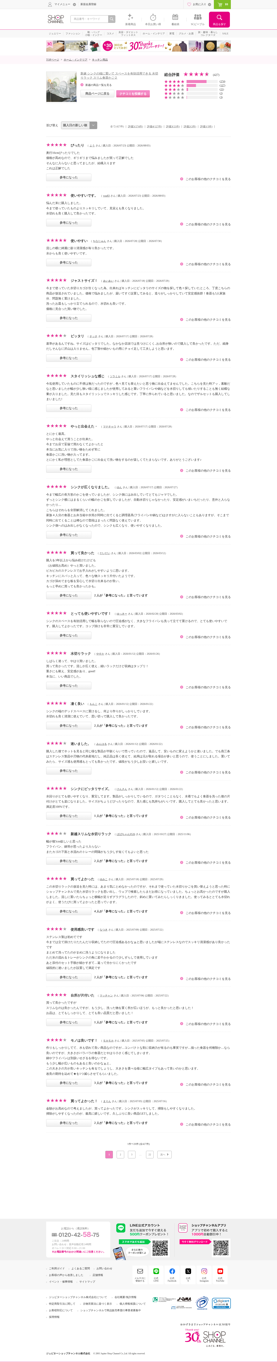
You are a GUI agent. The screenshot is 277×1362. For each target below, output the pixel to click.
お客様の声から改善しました (66, 1275)
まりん (107, 1101)
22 (149, 1154)
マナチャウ (109, 426)
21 (221, 89)
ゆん (119, 487)
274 (222, 81)
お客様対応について (61, 1310)
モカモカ (108, 1040)
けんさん (122, 789)
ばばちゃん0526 (126, 834)
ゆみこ (104, 879)
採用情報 (54, 1317)
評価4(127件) (154, 126)
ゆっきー (122, 613)
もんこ (93, 704)
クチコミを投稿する (133, 93)
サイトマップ (87, 1281)
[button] (221, 1303)
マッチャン (106, 995)
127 (222, 85)
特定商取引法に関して (62, 1303)
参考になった (69, 177)
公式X (188, 1279)
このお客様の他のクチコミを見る (208, 179)
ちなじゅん (99, 241)
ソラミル (115, 376)
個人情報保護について (132, 1303)
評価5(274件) (135, 126)
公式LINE (156, 1279)
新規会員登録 (88, 4)
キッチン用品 (100, 59)
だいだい (105, 553)
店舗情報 (98, 1275)
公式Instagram (204, 1279)
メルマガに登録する (140, 1279)
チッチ (93, 336)
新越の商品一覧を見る (98, 85)
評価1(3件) (206, 126)
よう (92, 145)
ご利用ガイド (57, 1268)
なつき (104, 929)
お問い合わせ (104, 1268)
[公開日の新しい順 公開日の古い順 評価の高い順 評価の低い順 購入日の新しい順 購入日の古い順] (79, 125)
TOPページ (52, 59)
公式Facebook (172, 1279)
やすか (100, 653)
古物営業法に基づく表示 (97, 1303)
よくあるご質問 (80, 1268)
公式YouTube (220, 1279)
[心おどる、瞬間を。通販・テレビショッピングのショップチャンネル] (55, 19)
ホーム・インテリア (75, 59)
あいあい (108, 280)
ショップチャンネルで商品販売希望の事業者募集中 (110, 1310)
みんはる (101, 744)
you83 (106, 195)
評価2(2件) (190, 126)
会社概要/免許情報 (125, 1297)
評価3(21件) (173, 126)
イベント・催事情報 (61, 1281)
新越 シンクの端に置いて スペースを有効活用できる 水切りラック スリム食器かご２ (119, 75)
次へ (162, 1154)
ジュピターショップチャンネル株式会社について (78, 1297)
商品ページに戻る (97, 93)
